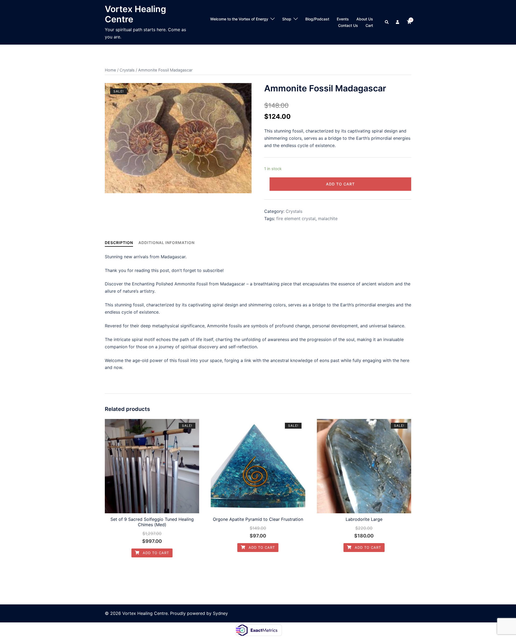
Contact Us (348, 25)
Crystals (127, 70)
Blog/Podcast (317, 19)
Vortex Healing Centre (135, 14)
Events (343, 19)
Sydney (220, 613)
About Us (364, 19)
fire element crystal (296, 218)
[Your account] (398, 22)
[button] (387, 22)
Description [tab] (119, 242)
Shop (286, 19)
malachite (328, 218)
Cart (369, 25)
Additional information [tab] (166, 242)
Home (110, 70)
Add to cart (340, 184)
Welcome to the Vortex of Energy (239, 19)
